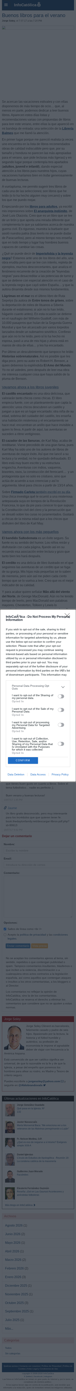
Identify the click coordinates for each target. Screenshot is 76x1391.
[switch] (61, 696)
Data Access (38, 774)
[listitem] (38, 687)
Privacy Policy (60, 774)
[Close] (68, 617)
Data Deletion (16, 774)
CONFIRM (23, 760)
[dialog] (38, 695)
